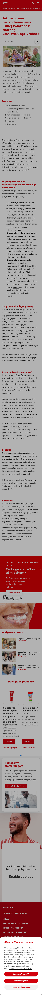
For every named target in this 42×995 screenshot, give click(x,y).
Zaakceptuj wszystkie (21, 974)
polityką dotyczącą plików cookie (20, 968)
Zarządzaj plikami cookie (21, 987)
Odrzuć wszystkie (21, 981)
